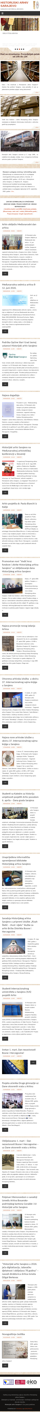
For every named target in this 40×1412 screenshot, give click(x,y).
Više (5, 273)
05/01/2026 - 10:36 (9, 1280)
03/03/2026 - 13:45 (9, 998)
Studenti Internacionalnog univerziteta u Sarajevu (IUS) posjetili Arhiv (16, 992)
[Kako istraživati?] (20, 71)
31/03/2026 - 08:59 (9, 935)
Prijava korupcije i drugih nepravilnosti (19, 214)
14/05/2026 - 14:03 (9, 510)
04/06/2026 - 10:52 (9, 398)
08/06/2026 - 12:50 (9, 291)
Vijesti (19, 231)
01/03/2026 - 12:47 (9, 1056)
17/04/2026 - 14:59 (9, 747)
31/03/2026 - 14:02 (9, 867)
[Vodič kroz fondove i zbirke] (20, 106)
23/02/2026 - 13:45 (9, 1210)
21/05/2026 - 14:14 (9, 457)
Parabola (19, 1408)
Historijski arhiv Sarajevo (14, 4)
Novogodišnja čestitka (13, 1334)
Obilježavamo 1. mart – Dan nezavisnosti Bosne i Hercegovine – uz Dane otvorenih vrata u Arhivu (20, 1144)
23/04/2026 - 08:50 (9, 688)
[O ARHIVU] (20, 141)
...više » (37, 92)
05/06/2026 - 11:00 (9, 349)
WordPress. (28, 1408)
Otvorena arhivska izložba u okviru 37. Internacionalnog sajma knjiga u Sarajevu (20, 682)
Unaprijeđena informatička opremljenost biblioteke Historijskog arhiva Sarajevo (16, 860)
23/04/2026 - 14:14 (9, 632)
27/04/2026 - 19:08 (9, 574)
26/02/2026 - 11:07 (9, 1150)
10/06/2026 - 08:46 (9, 231)
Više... (13, 191)
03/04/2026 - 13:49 (9, 803)
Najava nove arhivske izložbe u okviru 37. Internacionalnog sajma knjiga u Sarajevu (19, 741)
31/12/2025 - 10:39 (9, 1337)
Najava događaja (10, 395)
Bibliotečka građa (30, 211)
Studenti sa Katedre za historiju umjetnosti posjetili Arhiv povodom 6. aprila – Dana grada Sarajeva (20, 797)
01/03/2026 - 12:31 (9, 1089)
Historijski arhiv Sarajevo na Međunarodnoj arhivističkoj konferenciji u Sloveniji (16, 450)
